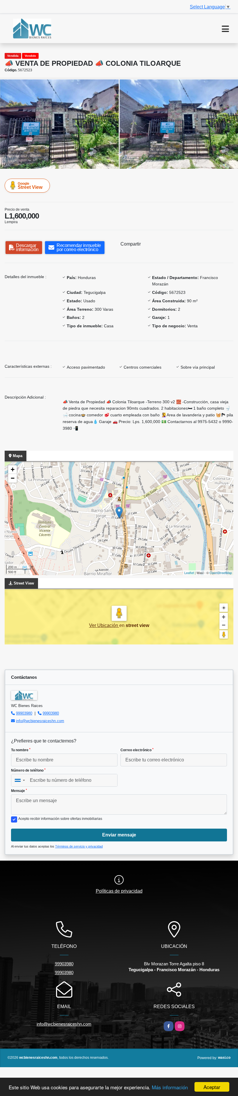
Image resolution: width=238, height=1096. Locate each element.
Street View (30, 186)
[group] (59, 123)
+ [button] (13, 469)
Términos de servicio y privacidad (79, 846)
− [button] (13, 478)
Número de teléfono (28, 770)
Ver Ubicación (104, 625)
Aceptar (211, 1086)
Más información (170, 1087)
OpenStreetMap (221, 572)
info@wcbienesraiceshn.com (40, 721)
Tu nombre (20, 750)
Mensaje (19, 790)
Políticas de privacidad (119, 891)
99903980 (24, 713)
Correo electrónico (137, 750)
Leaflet (189, 572)
